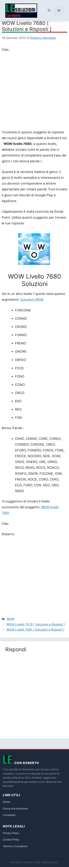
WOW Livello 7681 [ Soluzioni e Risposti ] (35, 629)
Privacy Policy (11, 833)
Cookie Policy (11, 839)
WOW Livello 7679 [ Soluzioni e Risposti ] (36, 624)
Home (6, 801)
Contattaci (9, 815)
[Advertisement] (34, 91)
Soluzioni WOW (31, 299)
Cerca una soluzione (15, 808)
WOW (10, 619)
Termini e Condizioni (15, 846)
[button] (49, 10)
